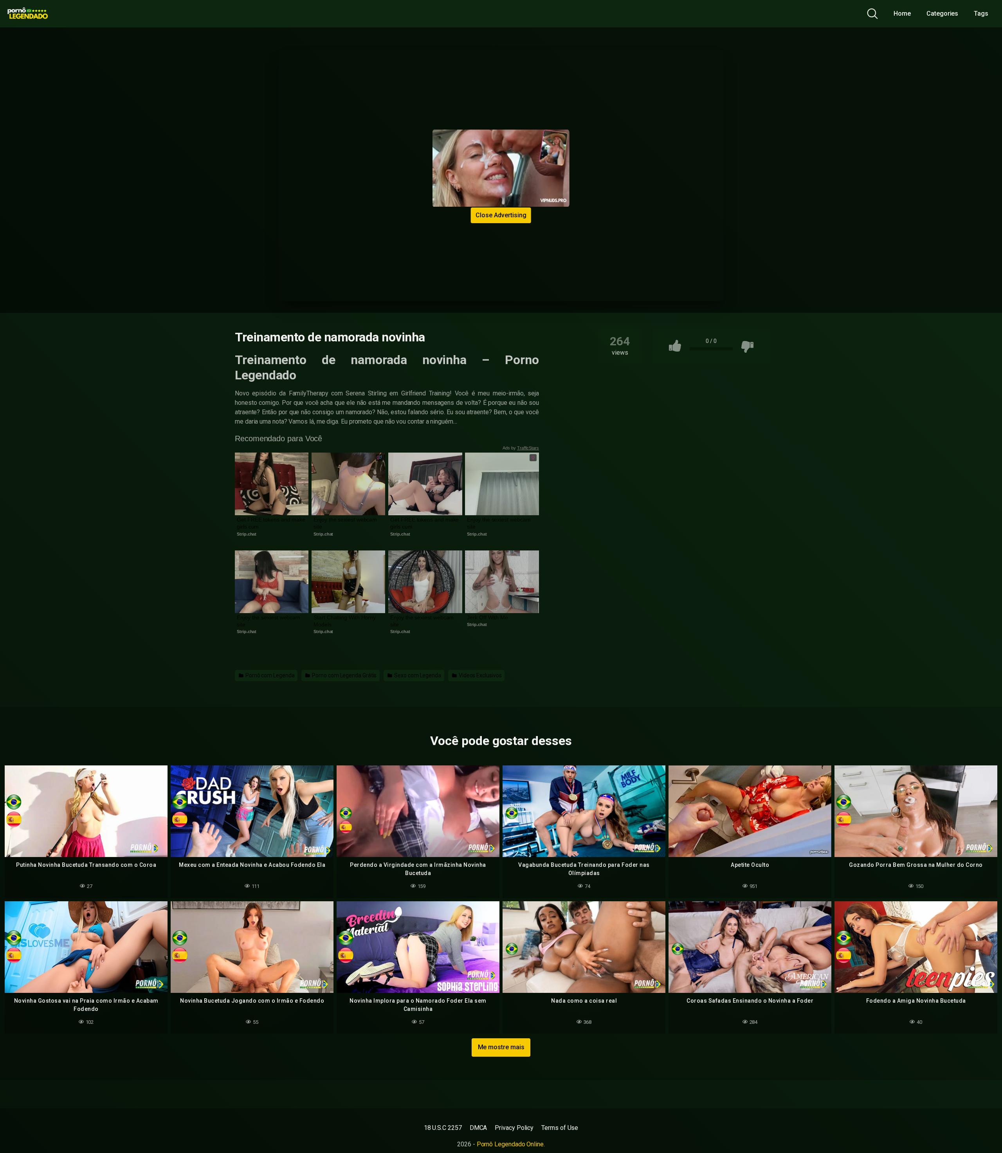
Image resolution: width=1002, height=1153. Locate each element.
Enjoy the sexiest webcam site (346, 523)
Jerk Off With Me (487, 617)
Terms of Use (559, 1127)
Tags (981, 13)
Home (902, 13)
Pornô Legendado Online (510, 1144)
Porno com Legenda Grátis (344, 675)
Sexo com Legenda (417, 675)
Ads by (521, 448)
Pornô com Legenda (269, 675)
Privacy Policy (514, 1127)
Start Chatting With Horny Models (345, 621)
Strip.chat (246, 534)
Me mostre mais (501, 1047)
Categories (942, 13)
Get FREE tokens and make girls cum (271, 523)
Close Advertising (501, 215)
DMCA (478, 1127)
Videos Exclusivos (480, 675)
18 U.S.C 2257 (443, 1127)
